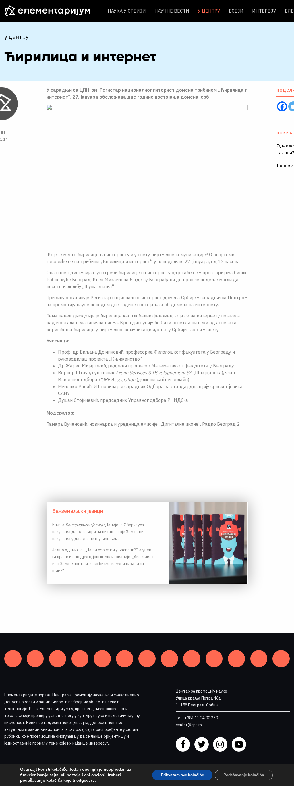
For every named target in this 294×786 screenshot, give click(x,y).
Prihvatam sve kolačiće (182, 775)
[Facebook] (282, 106)
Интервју (264, 11)
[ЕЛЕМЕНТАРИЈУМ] (51, 11)
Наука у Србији (127, 11)
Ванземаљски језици (77, 511)
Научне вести (171, 11)
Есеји (236, 11)
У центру (209, 11)
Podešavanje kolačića (243, 775)
